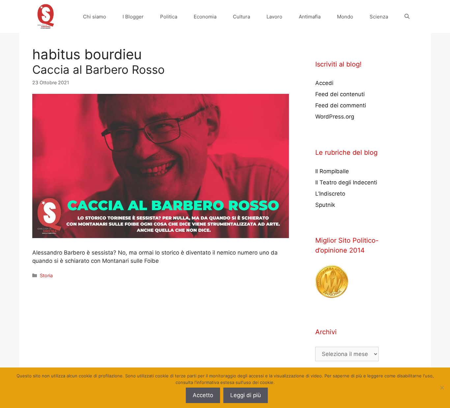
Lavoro (274, 17)
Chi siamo (94, 17)
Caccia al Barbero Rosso (98, 69)
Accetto (203, 395)
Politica (168, 17)
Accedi (324, 83)
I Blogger (133, 17)
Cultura (241, 17)
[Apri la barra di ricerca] (407, 16)
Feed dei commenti (340, 105)
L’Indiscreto (330, 193)
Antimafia (310, 17)
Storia (46, 275)
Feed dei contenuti (340, 94)
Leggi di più (245, 395)
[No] (441, 387)
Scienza (379, 17)
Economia (205, 17)
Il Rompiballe (332, 171)
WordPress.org (334, 116)
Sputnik (325, 205)
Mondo (345, 17)
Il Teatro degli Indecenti (346, 182)
